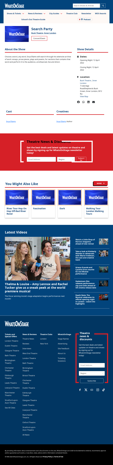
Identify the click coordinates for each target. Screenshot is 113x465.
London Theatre (11, 341)
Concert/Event (39, 38)
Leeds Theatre (11, 383)
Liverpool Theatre (12, 388)
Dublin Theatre (11, 346)
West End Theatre (30, 353)
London (43, 339)
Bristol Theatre (29, 375)
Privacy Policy (47, 457)
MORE (99, 183)
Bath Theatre (10, 355)
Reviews (26, 343)
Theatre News (28, 339)
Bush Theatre (86, 80)
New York (44, 343)
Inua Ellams (11, 121)
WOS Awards (100, 13)
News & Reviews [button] (35, 13)
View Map (84, 96)
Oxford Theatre (29, 422)
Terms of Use (58, 457)
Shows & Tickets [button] (14, 13)
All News (26, 435)
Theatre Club (71, 13)
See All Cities (10, 407)
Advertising (62, 343)
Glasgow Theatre (12, 350)
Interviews (27, 348)
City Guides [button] (54, 13)
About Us (62, 353)
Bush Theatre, (37, 33)
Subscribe (81, 159)
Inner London (50, 33)
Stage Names (63, 339)
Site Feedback (63, 348)
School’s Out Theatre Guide (33, 19)
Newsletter (86, 13)
